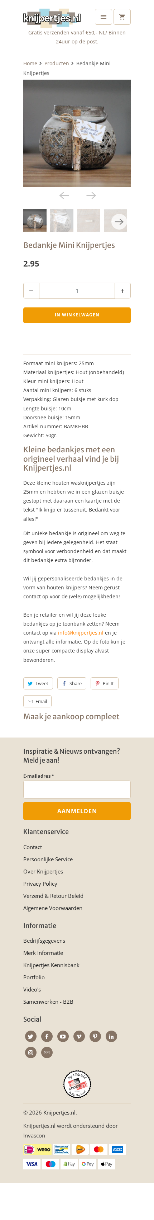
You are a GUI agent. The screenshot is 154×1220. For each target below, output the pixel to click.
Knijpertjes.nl (59, 1112)
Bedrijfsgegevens (44, 940)
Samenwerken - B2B (48, 1001)
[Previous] (63, 195)
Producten (56, 63)
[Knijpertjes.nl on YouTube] (63, 1036)
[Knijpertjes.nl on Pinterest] (95, 1036)
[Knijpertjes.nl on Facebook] (47, 1036)
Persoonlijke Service (48, 859)
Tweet (41, 683)
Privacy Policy (40, 883)
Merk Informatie (43, 952)
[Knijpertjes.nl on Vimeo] (79, 1036)
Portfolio (34, 977)
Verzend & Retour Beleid (53, 895)
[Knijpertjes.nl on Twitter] (31, 1036)
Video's (32, 989)
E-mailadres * (38, 776)
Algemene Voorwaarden (52, 908)
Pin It (108, 683)
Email (41, 701)
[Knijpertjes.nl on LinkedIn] (111, 1036)
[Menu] (103, 17)
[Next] (90, 195)
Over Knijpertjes (43, 871)
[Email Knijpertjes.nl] (47, 1052)
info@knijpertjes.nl (81, 632)
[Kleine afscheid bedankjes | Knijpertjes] (77, 133)
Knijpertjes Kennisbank (51, 965)
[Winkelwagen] (122, 17)
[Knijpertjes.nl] (52, 16)
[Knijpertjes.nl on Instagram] (31, 1052)
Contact (32, 847)
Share (75, 683)
